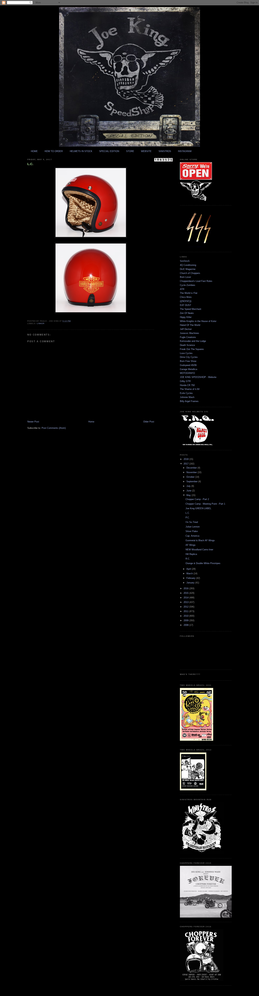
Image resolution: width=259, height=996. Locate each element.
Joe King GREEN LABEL (198, 508)
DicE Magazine (187, 269)
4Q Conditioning (188, 265)
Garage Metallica (188, 369)
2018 (186, 459)
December (192, 467)
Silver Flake (192, 531)
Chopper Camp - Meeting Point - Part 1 (205, 503)
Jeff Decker (186, 329)
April (189, 569)
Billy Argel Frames (189, 401)
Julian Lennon (193, 526)
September (192, 481)
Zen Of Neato (187, 313)
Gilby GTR (185, 381)
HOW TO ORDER (54, 151)
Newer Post (33, 421)
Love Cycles (186, 353)
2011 (186, 611)
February (191, 578)
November (192, 472)
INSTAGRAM (185, 151)
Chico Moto (186, 297)
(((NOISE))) (185, 301)
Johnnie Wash (187, 397)
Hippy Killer (186, 317)
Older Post (148, 421)
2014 (186, 597)
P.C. (188, 517)
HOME (34, 151)
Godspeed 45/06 (188, 365)
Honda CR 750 (187, 385)
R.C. (188, 558)
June (189, 490)
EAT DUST (185, 305)
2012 (186, 606)
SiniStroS (185, 261)
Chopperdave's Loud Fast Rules (196, 281)
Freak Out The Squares (192, 349)
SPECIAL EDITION (109, 151)
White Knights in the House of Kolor (198, 321)
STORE (130, 151)
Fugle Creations (188, 337)
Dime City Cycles (189, 357)
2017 (186, 463)
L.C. (30, 164)
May (189, 495)
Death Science (187, 345)
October (190, 477)
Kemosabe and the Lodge (193, 341)
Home (91, 421)
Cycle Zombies (187, 285)
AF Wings (191, 545)
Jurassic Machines (189, 333)
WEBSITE (146, 151)
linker (40, 323)
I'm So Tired (192, 522)
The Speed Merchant (190, 309)
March (189, 573)
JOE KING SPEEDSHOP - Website (198, 377)
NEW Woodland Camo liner (199, 549)
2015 (186, 593)
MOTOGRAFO (187, 373)
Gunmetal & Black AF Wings (200, 540)
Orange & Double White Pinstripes (203, 563)
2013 (186, 602)
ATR (182, 289)
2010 (186, 616)
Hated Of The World (190, 325)
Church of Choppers (190, 273)
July (188, 486)
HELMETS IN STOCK (81, 151)
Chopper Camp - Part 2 (197, 499)
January (190, 582)
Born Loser (185, 277)
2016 (186, 588)
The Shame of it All (189, 389)
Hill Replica (191, 554)
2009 (186, 620)
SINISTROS (165, 151)
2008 (186, 625)
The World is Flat (188, 293)
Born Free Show (188, 361)
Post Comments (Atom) (54, 428)
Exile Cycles (186, 393)
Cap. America (192, 536)
